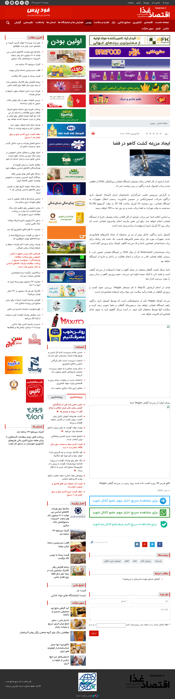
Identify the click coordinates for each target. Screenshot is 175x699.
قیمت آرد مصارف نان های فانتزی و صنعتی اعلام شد (67, 485)
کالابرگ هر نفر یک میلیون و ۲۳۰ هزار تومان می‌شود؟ (23, 292)
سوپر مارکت (147, 29)
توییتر (17, 3)
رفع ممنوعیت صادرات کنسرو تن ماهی (23, 309)
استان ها (51, 22)
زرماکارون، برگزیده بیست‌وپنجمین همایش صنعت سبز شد (25, 274)
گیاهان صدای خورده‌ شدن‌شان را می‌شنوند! (141, 579)
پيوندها (146, 2)
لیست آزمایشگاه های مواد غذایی (68, 595)
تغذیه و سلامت (101, 22)
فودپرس (151, 13)
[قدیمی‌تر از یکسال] (78, 648)
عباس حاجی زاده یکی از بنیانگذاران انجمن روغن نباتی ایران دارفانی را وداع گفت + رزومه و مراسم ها (65, 408)
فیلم (158, 29)
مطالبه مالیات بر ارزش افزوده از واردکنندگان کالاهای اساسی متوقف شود (23, 166)
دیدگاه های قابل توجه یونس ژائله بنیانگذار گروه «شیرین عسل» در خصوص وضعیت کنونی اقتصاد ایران (22, 177)
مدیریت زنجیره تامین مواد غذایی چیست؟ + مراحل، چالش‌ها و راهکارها (23, 326)
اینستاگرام (7, 3)
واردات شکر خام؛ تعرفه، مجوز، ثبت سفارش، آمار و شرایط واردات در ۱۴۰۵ (24, 126)
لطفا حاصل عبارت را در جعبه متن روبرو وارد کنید (148, 624)
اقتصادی (148, 22)
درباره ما (166, 2)
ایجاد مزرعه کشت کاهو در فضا (141, 143)
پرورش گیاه (146, 561)
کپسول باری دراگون (112, 561)
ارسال (93, 633)
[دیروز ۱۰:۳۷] (78, 571)
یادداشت (39, 22)
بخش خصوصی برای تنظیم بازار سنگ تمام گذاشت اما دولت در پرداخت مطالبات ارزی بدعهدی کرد (24, 211)
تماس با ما (156, 2)
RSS (27, 3)
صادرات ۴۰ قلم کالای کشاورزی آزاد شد (23, 229)
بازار (113, 22)
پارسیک (158, 561)
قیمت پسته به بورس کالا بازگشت (59, 556)
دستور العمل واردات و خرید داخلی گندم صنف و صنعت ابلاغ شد (23, 145)
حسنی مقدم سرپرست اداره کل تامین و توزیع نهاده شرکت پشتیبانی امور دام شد (65, 354)
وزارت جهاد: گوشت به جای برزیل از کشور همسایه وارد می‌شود (64, 429)
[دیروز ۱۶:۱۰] (78, 546)
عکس (166, 29)
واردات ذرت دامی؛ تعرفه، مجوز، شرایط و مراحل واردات (23, 92)
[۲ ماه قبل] (78, 612)
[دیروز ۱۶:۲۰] (78, 534)
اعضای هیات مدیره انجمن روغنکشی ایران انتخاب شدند (66, 438)
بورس (88, 22)
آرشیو (138, 2)
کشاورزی (137, 22)
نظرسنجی (28, 22)
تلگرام (12, 3)
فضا (135, 561)
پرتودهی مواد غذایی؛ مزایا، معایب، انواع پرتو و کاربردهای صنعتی (65, 477)
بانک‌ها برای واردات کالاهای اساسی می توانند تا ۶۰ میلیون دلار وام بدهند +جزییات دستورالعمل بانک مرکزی (58, 517)
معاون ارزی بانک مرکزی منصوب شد (66, 388)
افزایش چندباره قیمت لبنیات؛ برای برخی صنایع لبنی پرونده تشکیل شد (23, 301)
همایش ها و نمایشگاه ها (70, 22)
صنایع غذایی (124, 22)
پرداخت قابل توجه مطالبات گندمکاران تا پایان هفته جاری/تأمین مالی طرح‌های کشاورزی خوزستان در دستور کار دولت (25, 440)
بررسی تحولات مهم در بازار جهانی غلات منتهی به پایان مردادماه (23, 102)
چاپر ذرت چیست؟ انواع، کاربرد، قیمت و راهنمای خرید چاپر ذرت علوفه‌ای (23, 44)
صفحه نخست (162, 22)
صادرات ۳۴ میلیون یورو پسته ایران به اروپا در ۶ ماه (24, 283)
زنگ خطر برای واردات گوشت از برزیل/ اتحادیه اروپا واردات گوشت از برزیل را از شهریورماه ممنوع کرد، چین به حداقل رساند (65, 466)
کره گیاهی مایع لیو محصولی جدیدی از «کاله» (60, 611)
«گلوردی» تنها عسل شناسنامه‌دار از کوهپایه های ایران (58, 648)
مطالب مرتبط (161, 574)
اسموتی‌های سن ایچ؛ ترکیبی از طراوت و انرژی (59, 660)
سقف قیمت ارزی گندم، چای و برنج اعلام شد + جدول (67, 493)
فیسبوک (22, 3)
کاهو (127, 561)
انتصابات (79, 347)
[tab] (76, 397)
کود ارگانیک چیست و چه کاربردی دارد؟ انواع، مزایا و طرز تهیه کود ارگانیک (65, 454)
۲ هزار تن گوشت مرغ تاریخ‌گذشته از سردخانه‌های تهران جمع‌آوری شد (24, 237)
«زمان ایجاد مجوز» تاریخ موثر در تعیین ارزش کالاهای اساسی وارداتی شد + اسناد (23, 190)
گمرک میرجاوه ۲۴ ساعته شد (60, 532)
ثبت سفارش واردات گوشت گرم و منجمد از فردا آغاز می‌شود (22, 316)
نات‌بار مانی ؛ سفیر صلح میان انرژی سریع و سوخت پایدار (58, 624)
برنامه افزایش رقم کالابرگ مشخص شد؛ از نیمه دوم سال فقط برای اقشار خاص (58, 572)
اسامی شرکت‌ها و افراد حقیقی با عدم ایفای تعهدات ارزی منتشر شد (24, 200)
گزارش (18, 22)
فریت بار (81, 590)
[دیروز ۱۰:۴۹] (78, 559)
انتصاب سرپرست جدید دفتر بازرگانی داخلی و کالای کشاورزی (66, 362)
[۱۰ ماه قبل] (78, 636)
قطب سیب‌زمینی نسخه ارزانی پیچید (58, 544)
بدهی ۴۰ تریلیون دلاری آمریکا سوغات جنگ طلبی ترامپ (24, 222)
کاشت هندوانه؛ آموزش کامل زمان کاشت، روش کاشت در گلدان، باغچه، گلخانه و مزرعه (66, 420)
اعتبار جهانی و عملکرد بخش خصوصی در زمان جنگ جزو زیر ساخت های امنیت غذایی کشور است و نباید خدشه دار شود (23, 156)
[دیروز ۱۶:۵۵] (78, 512)
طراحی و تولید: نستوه (84, 696)
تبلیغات (131, 2)
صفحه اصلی (162, 123)
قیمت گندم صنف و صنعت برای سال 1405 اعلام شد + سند (66, 446)
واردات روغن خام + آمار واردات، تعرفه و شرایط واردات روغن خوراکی (23, 246)
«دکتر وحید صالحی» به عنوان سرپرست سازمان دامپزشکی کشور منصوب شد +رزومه (65, 372)
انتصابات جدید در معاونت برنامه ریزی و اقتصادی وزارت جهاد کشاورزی (65, 382)
